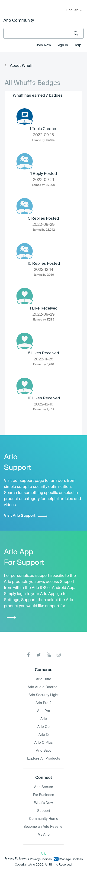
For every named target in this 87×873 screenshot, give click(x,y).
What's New (43, 803)
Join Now (43, 45)
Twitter (39, 655)
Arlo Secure (43, 787)
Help (77, 45)
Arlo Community (18, 20)
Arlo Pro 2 (43, 703)
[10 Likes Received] (24, 385)
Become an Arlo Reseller (43, 826)
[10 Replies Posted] (24, 251)
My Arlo (6, 3)
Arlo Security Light (43, 695)
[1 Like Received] (24, 296)
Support (43, 811)
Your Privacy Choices (37, 859)
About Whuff (21, 66)
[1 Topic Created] (24, 116)
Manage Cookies (71, 859)
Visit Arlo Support (19, 516)
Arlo (43, 719)
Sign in (62, 45)
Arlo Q (44, 734)
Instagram (58, 655)
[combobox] (43, 33)
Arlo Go (43, 727)
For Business (43, 795)
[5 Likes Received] (24, 340)
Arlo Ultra (43, 679)
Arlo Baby (43, 750)
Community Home (43, 818)
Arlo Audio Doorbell (43, 687)
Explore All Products (43, 758)
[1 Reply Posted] (24, 161)
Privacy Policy (13, 858)
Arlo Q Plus (43, 742)
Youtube (49, 655)
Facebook (29, 655)
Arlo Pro (43, 711)
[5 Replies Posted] (24, 206)
